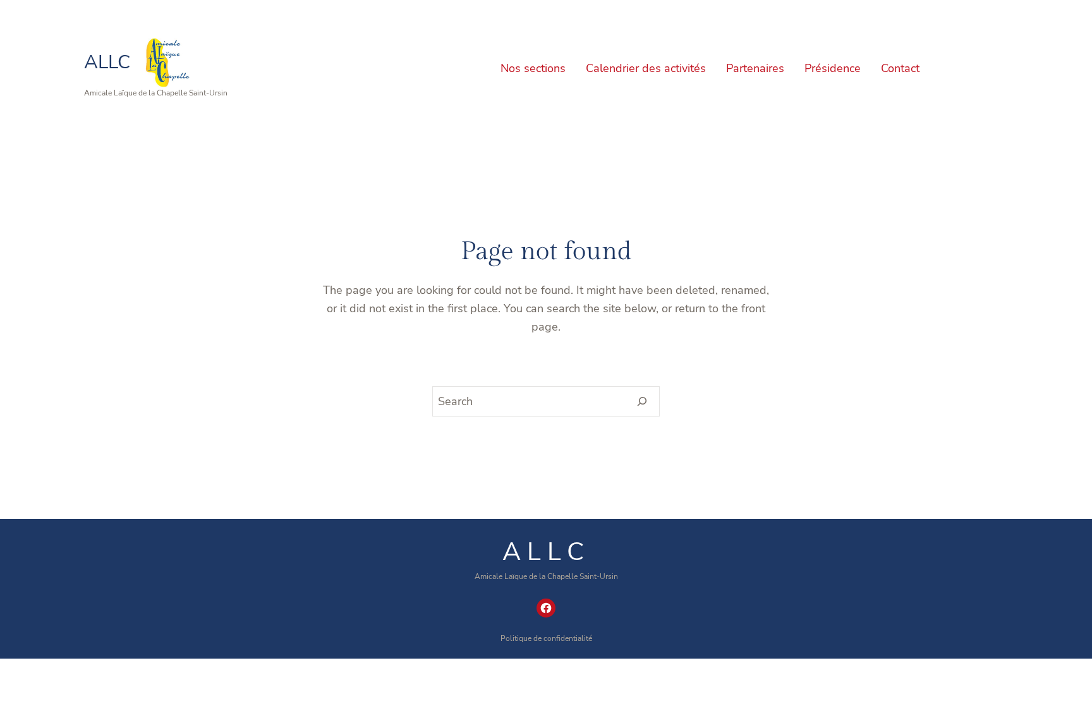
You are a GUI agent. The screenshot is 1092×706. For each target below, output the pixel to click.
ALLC (107, 62)
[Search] (642, 401)
